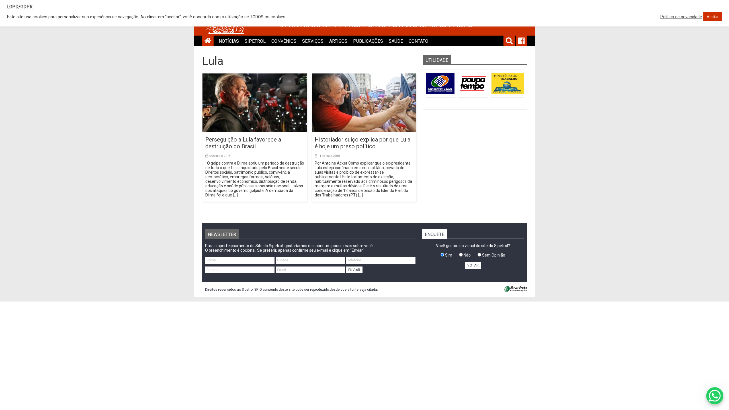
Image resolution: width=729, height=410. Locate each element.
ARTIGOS (338, 41)
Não (467, 255)
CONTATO (418, 41)
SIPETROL (255, 41)
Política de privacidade (681, 16)
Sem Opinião (493, 255)
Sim (448, 255)
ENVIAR (354, 270)
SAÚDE (396, 41)
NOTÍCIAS (229, 41)
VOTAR (473, 265)
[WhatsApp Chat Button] (714, 395)
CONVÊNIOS (283, 41)
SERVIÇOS (312, 41)
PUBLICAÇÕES (368, 41)
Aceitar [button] (712, 17)
